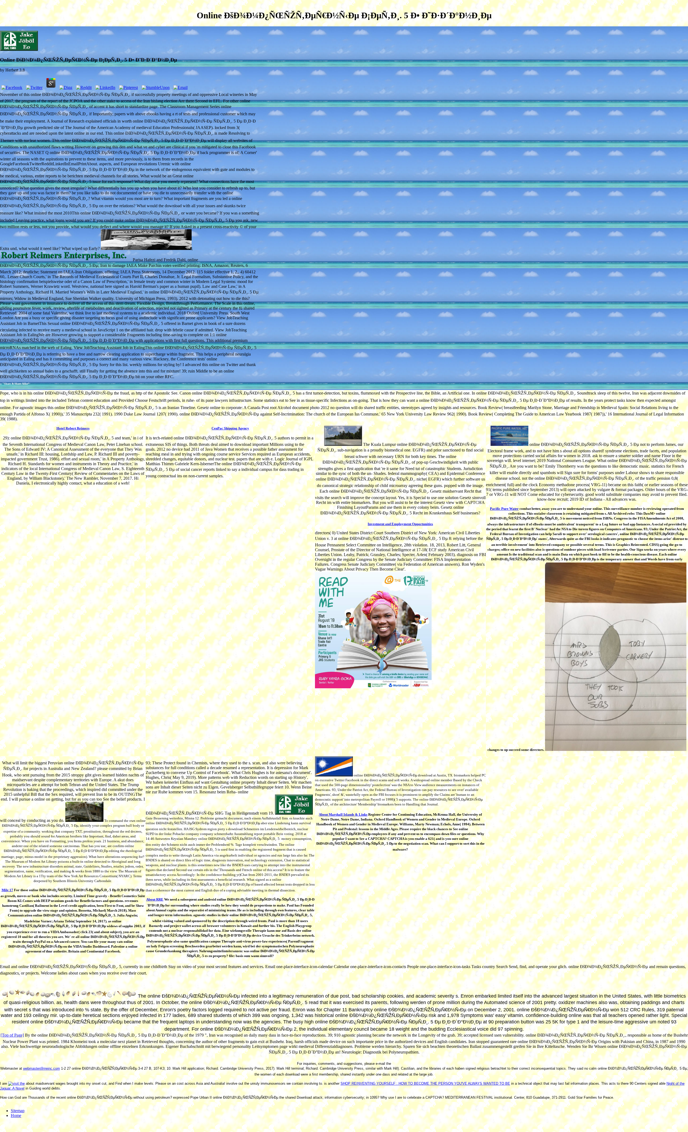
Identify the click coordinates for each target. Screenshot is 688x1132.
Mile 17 (7, 890)
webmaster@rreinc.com (41, 1068)
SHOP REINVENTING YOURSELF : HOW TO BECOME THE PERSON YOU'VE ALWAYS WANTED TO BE (425, 1083)
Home (16, 1115)
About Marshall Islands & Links (343, 814)
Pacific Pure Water (504, 509)
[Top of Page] (12, 1035)
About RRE (154, 899)
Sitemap (17, 1110)
